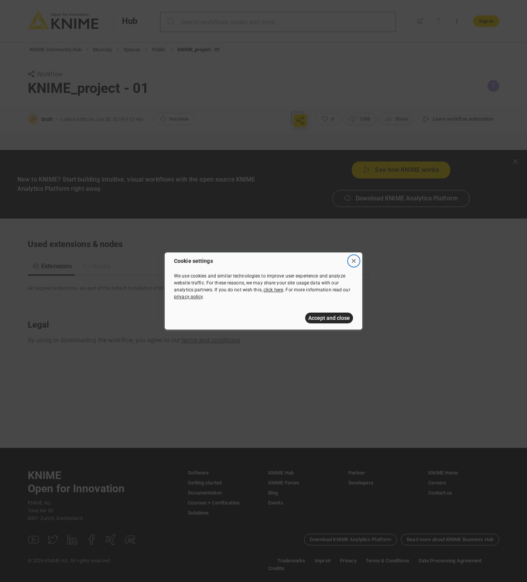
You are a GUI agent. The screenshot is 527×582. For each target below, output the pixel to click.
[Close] (353, 261)
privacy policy (188, 296)
